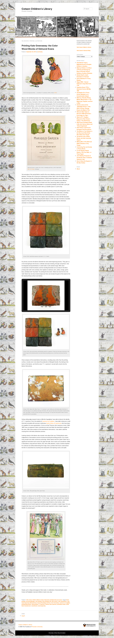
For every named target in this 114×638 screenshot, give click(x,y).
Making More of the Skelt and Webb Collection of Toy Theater (84, 143)
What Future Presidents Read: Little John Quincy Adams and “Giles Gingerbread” (84, 124)
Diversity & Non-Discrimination (57, 633)
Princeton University (89, 625)
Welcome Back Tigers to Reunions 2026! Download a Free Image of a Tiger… (84, 113)
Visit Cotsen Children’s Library (84, 47)
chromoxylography (30, 601)
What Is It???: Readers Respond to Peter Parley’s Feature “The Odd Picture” (84, 118)
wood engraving (41, 606)
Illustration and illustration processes (53, 600)
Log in (23, 616)
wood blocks (34, 606)
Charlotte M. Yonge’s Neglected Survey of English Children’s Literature (84, 64)
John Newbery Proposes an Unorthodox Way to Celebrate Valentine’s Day (84, 157)
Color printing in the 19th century (50, 601)
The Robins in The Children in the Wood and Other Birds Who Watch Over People (84, 132)
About (78, 169)
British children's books (38, 600)
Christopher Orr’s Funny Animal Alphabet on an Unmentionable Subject (83, 94)
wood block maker (61, 604)
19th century (29, 600)
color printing (38, 601)
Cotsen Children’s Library (37, 8)
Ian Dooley (40, 51)
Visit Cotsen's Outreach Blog (83, 50)
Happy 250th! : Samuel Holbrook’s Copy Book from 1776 (84, 83)
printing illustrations (26, 604)
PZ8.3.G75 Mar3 (31, 169)
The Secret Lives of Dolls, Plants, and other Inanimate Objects (84, 138)
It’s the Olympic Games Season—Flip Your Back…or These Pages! (84, 152)
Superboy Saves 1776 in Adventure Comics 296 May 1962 (84, 89)
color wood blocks (62, 601)
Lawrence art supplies (48, 421)
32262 (55, 92)
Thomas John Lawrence (51, 604)
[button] (42, 305)
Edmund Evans (33, 603)
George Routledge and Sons (44, 603)
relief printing (35, 604)
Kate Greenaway (55, 603)
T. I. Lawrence (41, 604)
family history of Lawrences (53, 423)
